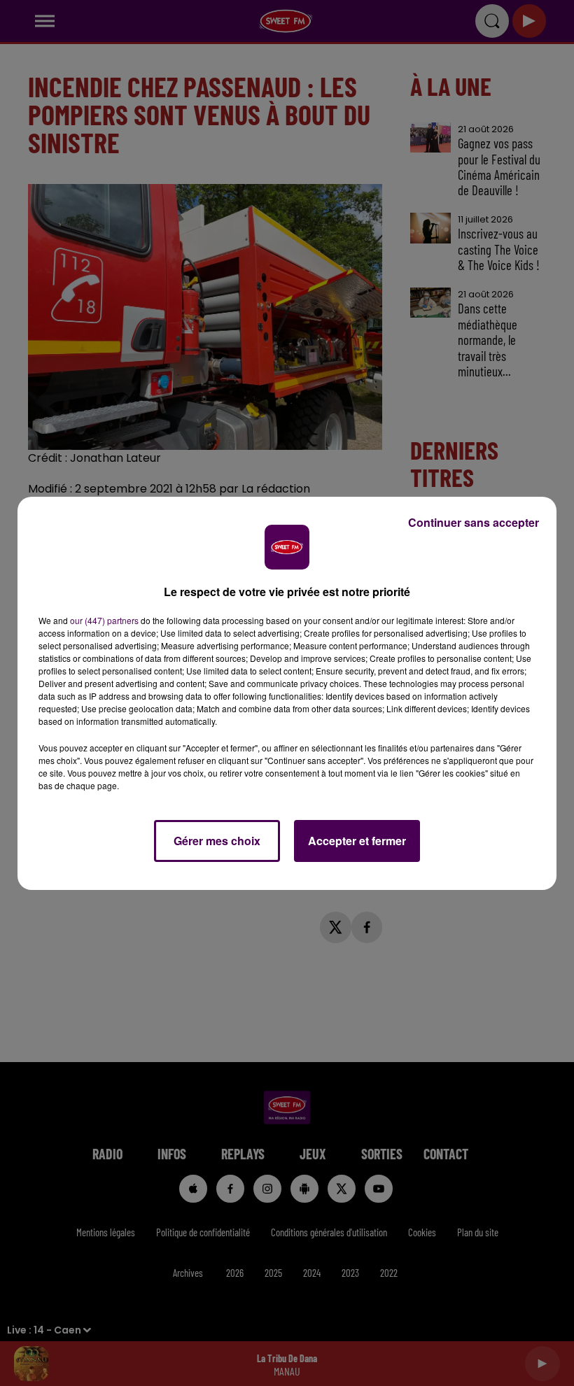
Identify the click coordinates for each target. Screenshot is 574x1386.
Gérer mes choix (217, 841)
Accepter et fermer (357, 841)
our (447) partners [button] (104, 620)
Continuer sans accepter (473, 522)
